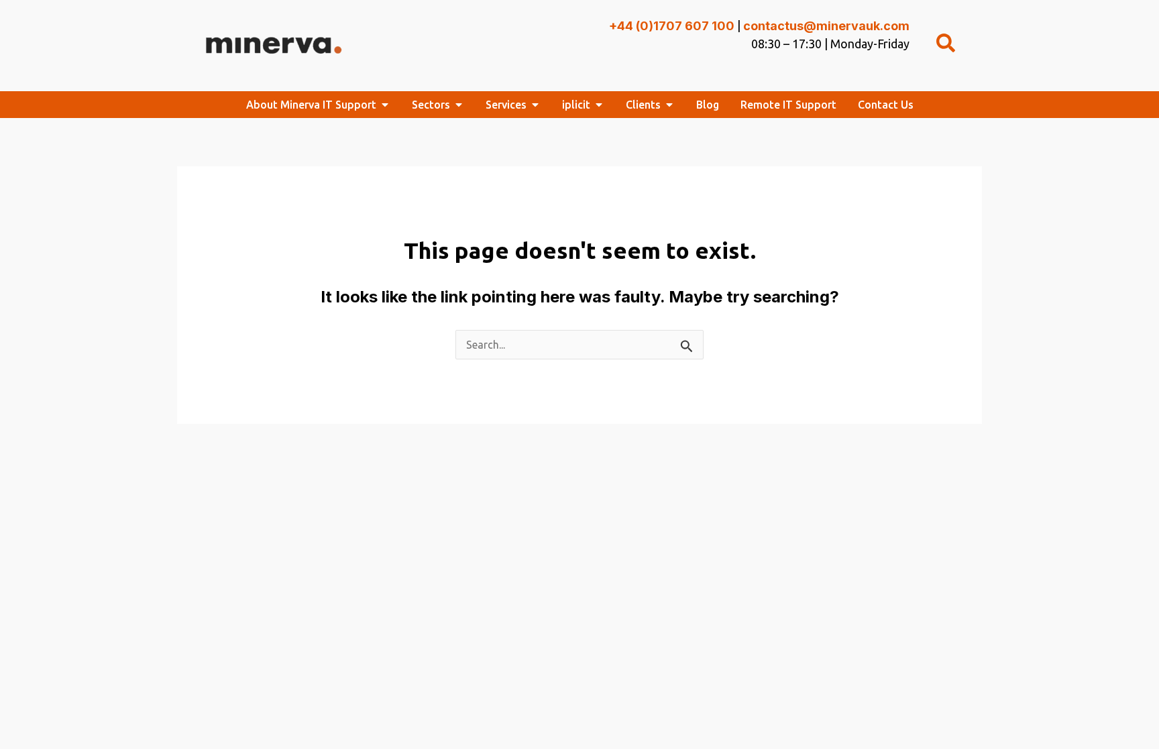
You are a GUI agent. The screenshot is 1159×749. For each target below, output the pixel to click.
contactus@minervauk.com (826, 26)
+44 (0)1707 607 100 (671, 26)
